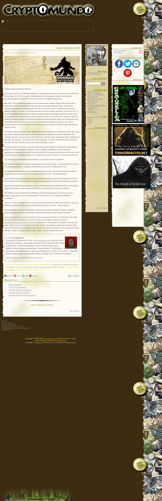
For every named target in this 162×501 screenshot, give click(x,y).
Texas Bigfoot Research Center (12, 326)
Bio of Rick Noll (93, 101)
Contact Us (91, 103)
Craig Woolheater (17, 238)
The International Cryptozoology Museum (16, 328)
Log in (90, 119)
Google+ (18, 275)
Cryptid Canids (74, 264)
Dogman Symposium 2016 (67, 48)
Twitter (23, 258)
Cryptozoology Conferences (31, 267)
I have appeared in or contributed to (46, 240)
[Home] (96, 56)
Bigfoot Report (57, 264)
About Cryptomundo (94, 92)
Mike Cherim (71, 342)
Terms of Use (92, 112)
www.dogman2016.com (13, 222)
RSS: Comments (119, 50)
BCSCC (4, 321)
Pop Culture (60, 267)
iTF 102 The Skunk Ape (17, 287)
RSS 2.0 (12, 269)
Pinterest (30, 258)
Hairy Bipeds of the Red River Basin (22, 295)
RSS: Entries (118, 53)
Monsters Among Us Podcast (19, 293)
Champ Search (7, 323)
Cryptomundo (24, 3)
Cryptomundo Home (95, 74)
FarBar (156, 335)
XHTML (90, 121)
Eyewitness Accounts (45, 267)
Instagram (38, 258)
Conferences (65, 264)
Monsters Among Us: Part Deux (20, 290)
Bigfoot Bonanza (15, 285)
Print (71, 275)
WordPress (62, 340)
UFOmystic (5, 330)
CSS (89, 123)
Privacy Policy (92, 107)
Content (76, 311)
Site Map (91, 110)
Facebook (15, 258)
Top (71, 311)
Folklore (54, 267)
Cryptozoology (19, 267)
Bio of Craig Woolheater (96, 95)
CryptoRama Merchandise (97, 105)
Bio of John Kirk (93, 97)
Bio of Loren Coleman (95, 99)
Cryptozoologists (10, 267)
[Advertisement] (48, 38)
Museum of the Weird (9, 324)
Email (8, 258)
